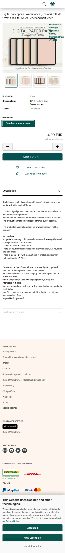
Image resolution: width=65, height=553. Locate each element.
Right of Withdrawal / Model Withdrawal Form (23, 380)
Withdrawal (10, 426)
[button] (7, 147)
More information (33, 546)
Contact (6, 368)
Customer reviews (13, 312)
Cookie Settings (9, 408)
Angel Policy (8, 385)
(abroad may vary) (37, 104)
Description (9, 190)
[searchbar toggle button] (44, 4)
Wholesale (7, 397)
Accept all (32, 528)
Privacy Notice (13, 521)
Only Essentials (32, 537)
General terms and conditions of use (19, 357)
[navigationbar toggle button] (61, 4)
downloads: (8, 117)
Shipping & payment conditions (17, 374)
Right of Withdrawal (11, 432)
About (5, 402)
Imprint (5, 363)
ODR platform (8, 391)
